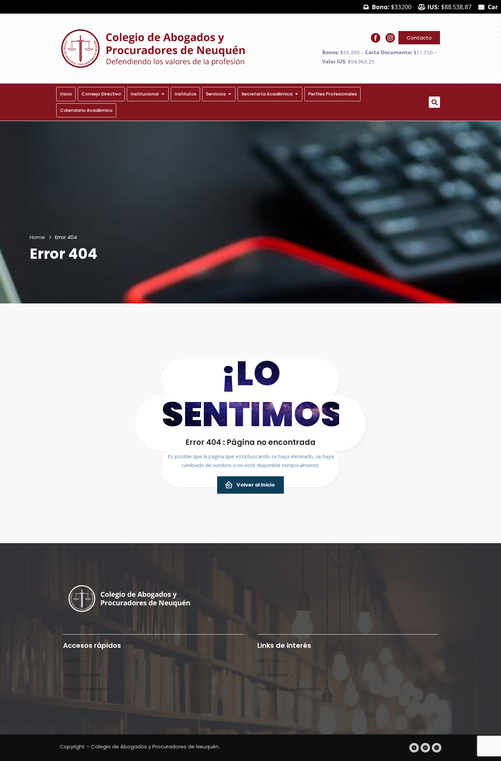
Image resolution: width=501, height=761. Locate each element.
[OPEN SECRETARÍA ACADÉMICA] (296, 94)
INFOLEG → (271, 660)
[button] (434, 102)
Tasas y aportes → (85, 674)
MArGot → (75, 660)
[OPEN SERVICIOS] (229, 94)
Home (37, 237)
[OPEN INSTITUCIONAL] (163, 94)
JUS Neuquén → (275, 674)
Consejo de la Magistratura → (292, 688)
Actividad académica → (90, 688)
